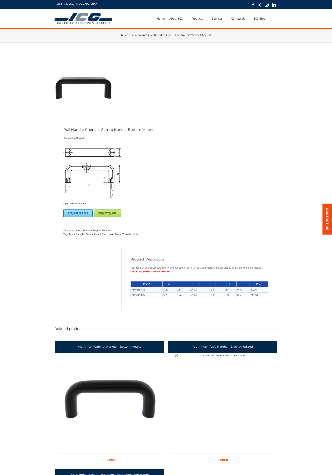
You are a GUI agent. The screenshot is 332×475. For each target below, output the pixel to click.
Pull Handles (104, 230)
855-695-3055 (87, 4)
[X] (259, 5)
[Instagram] (267, 5)
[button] (271, 18)
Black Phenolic (77, 234)
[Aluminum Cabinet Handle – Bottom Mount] (109, 397)
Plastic (118, 234)
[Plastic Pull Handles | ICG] (108, 89)
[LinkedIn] (274, 5)
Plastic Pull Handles (86, 230)
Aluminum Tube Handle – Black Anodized (223, 346)
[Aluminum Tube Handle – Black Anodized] (222, 397)
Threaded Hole (130, 234)
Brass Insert (108, 234)
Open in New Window (74, 203)
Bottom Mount (93, 234)
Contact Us (327, 219)
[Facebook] (252, 5)
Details (111, 459)
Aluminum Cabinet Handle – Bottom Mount (109, 346)
